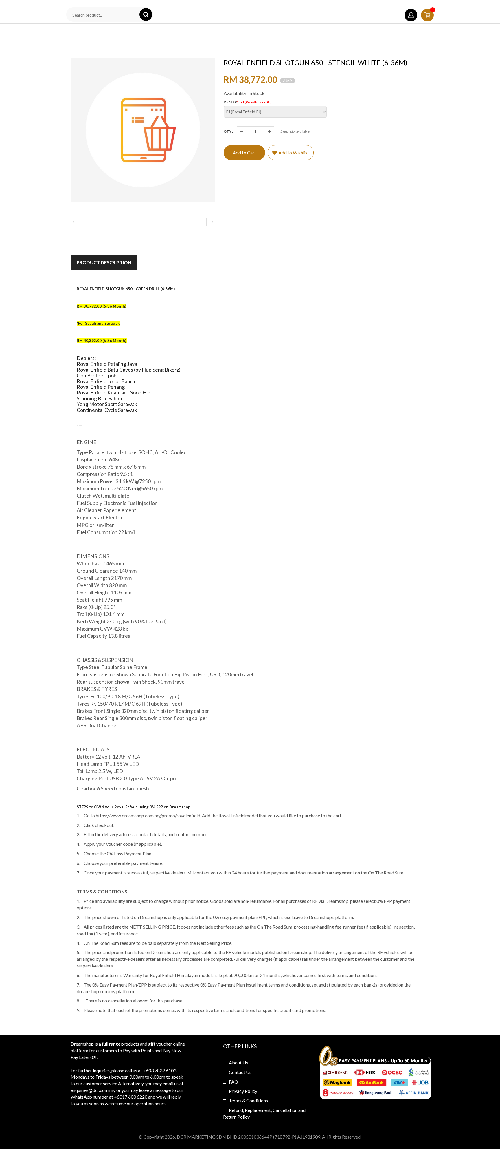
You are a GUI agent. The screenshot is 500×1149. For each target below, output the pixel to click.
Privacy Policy (243, 1091)
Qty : (228, 131)
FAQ (233, 1081)
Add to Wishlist (293, 152)
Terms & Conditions (248, 1100)
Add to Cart (244, 152)
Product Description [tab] (104, 262)
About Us (238, 1062)
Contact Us (240, 1072)
